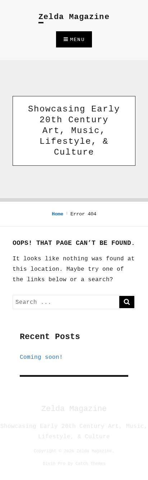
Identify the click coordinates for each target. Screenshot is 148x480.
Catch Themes (90, 463)
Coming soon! (41, 357)
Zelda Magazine (73, 17)
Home (57, 214)
